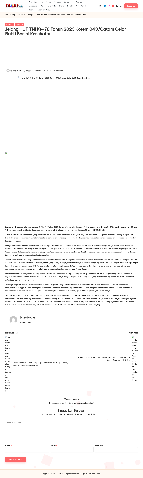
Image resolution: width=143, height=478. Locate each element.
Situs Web (99, 446)
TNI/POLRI (19, 24)
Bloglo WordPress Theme (90, 474)
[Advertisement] (71, 53)
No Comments (58, 71)
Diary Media (27, 317)
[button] (131, 5)
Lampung (9, 24)
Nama (8, 446)
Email (54, 446)
